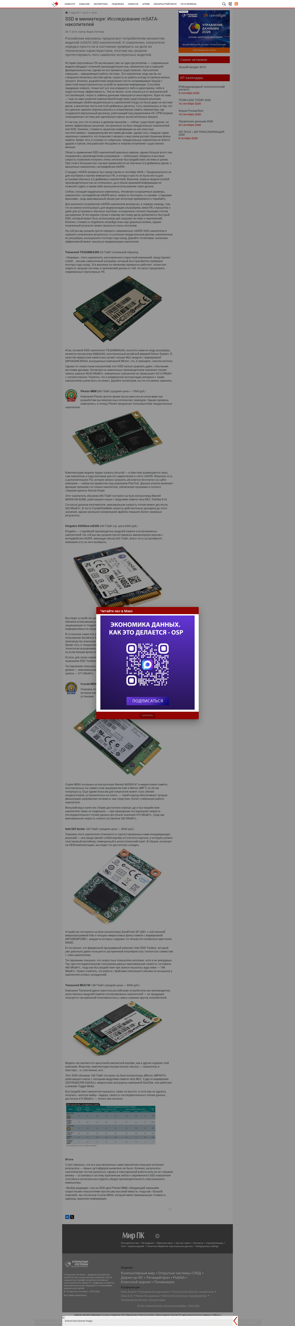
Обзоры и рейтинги (165, 4)
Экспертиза (101, 4)
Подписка (118, 4)
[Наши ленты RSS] (236, 4)
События (84, 4)
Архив (146, 4)
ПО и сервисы (188, 4)
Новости (70, 4)
